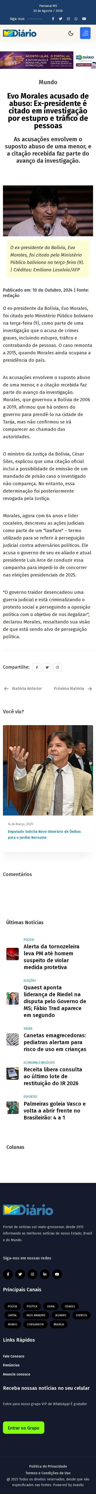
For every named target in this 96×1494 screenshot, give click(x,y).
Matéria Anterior (26, 688)
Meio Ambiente (36, 1315)
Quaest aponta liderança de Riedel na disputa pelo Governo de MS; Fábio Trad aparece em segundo (55, 1001)
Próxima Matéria (69, 688)
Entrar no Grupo (23, 1428)
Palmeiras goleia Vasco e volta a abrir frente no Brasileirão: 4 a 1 (55, 1110)
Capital (12, 1315)
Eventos (81, 1315)
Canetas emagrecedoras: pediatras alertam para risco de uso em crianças (55, 1042)
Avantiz (78, 1485)
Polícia (29, 939)
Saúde (28, 1028)
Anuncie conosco (16, 1374)
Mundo (12, 1324)
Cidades (70, 1306)
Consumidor (35, 1324)
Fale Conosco (13, 1356)
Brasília (59, 1324)
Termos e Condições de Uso (48, 1473)
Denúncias (11, 1365)
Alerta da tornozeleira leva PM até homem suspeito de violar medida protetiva (52, 957)
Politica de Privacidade (48, 1466)
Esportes (30, 1096)
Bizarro (60, 1315)
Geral (51, 1306)
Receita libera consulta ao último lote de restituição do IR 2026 (53, 1076)
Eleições (30, 980)
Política (32, 1306)
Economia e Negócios (39, 1062)
